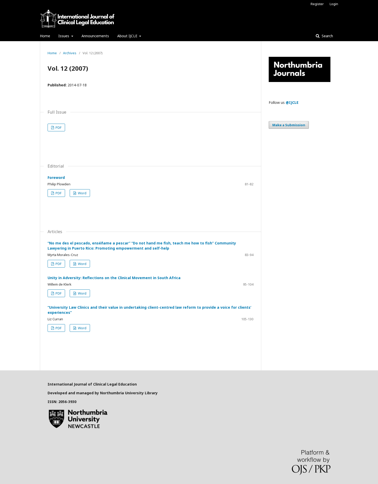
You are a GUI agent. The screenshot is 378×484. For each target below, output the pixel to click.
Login (334, 4)
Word (81, 193)
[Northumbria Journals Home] (299, 80)
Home (45, 35)
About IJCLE (127, 35)
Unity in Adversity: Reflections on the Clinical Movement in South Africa (114, 277)
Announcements (95, 35)
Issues (64, 35)
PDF (58, 127)
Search (327, 35)
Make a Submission (288, 125)
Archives (69, 53)
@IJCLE (292, 102)
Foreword (56, 177)
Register (317, 4)
